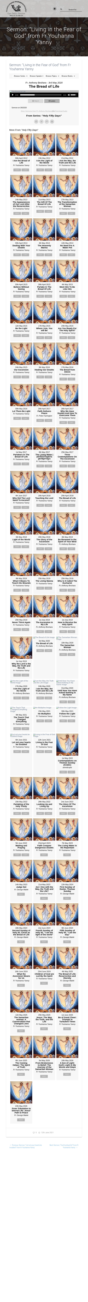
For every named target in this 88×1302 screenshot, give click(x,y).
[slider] (40, 94)
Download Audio (61, 111)
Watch (36, 101)
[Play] (13, 95)
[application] (44, 95)
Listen (53, 101)
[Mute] (69, 95)
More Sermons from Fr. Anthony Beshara (36, 111)
